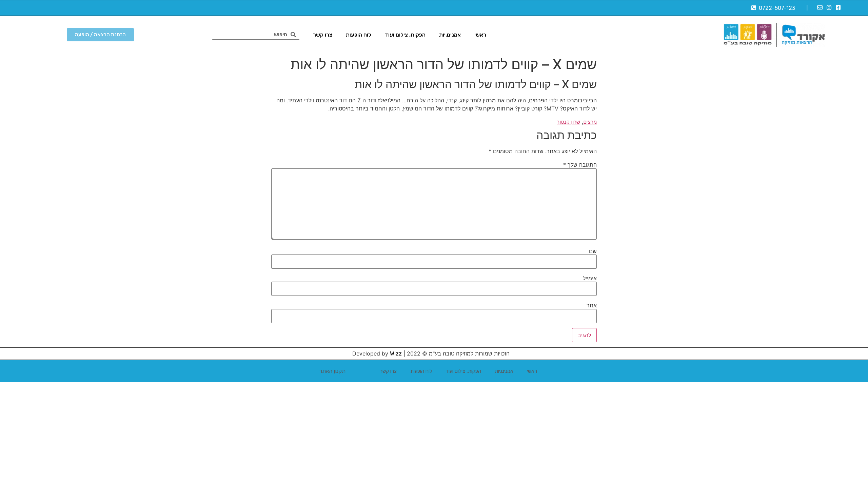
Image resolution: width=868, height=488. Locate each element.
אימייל (590, 278)
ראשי (480, 35)
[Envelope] (819, 7)
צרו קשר (322, 35)
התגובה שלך (580, 164)
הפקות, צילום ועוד (405, 35)
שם (593, 251)
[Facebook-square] (838, 7)
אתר (592, 305)
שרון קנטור (568, 122)
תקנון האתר (332, 371)
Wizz (396, 353)
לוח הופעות (358, 35)
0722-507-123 (775, 8)
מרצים (590, 122)
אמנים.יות (450, 35)
